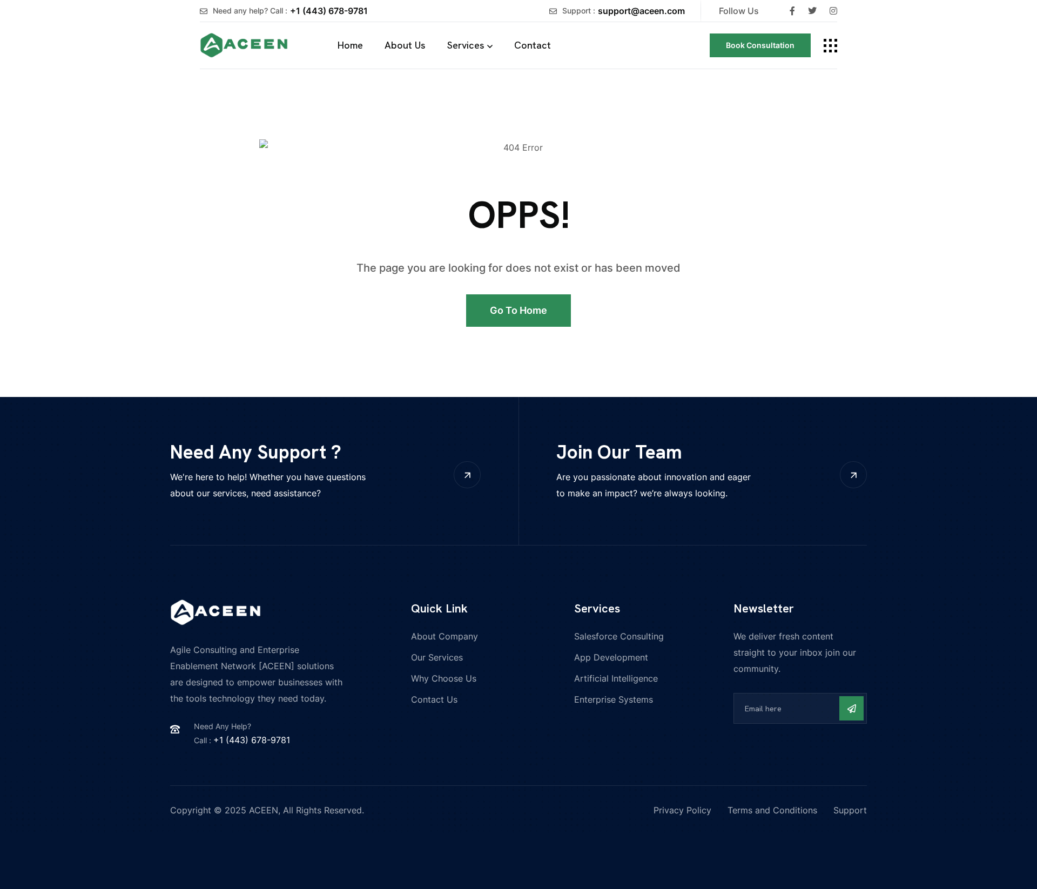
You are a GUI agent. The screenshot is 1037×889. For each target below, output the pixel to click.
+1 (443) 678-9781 (329, 10)
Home (350, 45)
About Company (444, 636)
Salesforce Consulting (619, 636)
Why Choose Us (443, 678)
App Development (611, 657)
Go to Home (518, 310)
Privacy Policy (682, 810)
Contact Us (434, 699)
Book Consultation (760, 45)
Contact (532, 45)
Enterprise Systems (613, 699)
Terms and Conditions (772, 810)
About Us (405, 45)
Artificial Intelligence (616, 678)
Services (465, 45)
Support (850, 810)
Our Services (437, 657)
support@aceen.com (641, 10)
